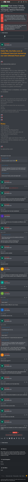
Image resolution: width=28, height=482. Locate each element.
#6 (26, 232)
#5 (26, 220)
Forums (2, 464)
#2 (26, 186)
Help (20, 475)
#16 (26, 382)
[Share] (25, 48)
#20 (26, 425)
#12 (26, 313)
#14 (26, 359)
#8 (26, 262)
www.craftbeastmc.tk (13, 187)
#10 (26, 286)
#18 (26, 404)
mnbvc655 (4, 11)
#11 (26, 297)
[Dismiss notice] (25, 15)
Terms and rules (9, 475)
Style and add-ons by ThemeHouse (8, 480)
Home (2, 461)
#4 (26, 209)
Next (14, 432)
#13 (26, 324)
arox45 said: (4, 299)
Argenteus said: (5, 327)
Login (2, 470)
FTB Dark (3, 475)
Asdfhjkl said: (4, 173)
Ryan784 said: (4, 340)
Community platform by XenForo (13, 479)
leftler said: (4, 165)
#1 (26, 48)
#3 (26, 197)
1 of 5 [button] (10, 432)
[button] (2, 2)
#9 (26, 273)
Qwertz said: (4, 158)
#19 (26, 414)
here (5, 18)
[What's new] (24, 2)
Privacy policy (16, 475)
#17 (26, 393)
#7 (26, 251)
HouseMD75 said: (5, 234)
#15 (26, 369)
